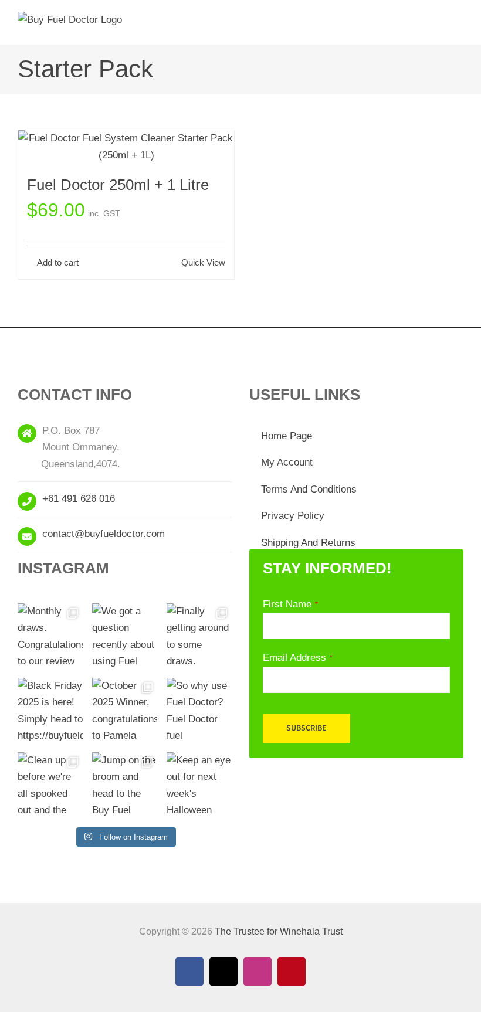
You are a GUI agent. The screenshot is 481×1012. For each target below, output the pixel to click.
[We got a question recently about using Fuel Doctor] (124, 635)
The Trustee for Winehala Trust (279, 931)
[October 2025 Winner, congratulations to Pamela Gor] (124, 710)
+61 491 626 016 (78, 498)
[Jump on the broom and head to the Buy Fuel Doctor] (124, 784)
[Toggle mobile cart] (437, 27)
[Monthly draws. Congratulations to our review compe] (50, 635)
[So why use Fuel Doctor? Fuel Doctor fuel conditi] (199, 710)
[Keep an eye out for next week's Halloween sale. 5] (199, 784)
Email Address (297, 657)
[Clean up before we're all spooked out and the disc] (50, 784)
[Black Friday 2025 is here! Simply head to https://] (50, 710)
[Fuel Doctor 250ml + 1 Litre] (126, 147)
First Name (290, 604)
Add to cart (58, 262)
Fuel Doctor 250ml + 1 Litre (118, 184)
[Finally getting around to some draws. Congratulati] (199, 635)
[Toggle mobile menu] (458, 27)
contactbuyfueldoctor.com (103, 533)
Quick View (203, 262)
